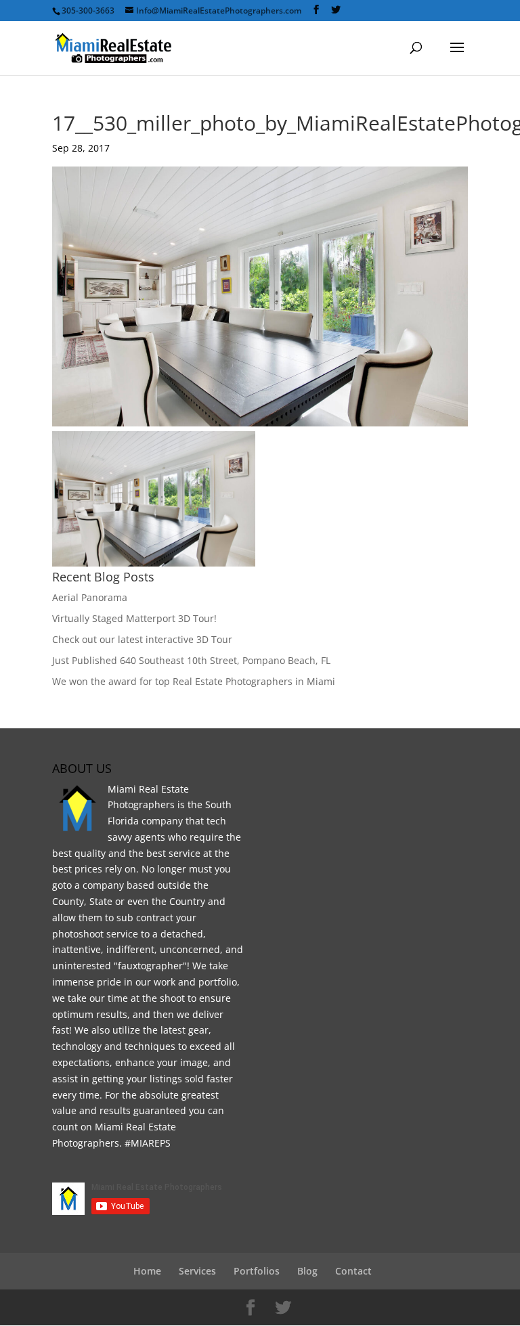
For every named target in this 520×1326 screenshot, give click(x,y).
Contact (353, 1270)
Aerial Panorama (89, 597)
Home (147, 1270)
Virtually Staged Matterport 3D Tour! (134, 618)
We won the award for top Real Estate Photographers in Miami (193, 681)
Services (197, 1270)
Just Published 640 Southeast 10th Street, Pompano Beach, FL (191, 660)
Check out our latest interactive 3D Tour (142, 639)
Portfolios (257, 1270)
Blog (307, 1270)
